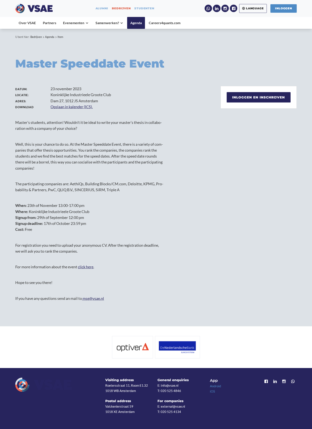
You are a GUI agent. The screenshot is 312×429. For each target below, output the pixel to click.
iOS (212, 391)
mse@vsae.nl (93, 298)
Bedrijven (36, 37)
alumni (102, 8)
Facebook (233, 8)
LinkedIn (216, 8)
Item (60, 37)
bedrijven (121, 8)
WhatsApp (208, 8)
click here (85, 267)
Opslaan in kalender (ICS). (72, 107)
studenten (144, 8)
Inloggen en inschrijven (258, 97)
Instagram (225, 8)
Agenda (49, 37)
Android (215, 386)
